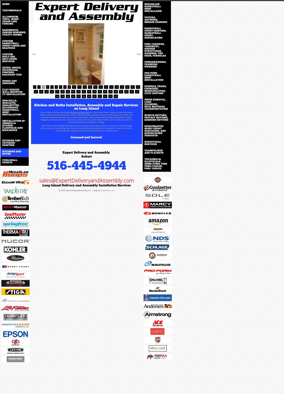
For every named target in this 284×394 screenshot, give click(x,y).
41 (132, 91)
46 (73, 96)
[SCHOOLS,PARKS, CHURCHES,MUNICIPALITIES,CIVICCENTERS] (157, 90)
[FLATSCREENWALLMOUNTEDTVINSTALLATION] (14, 92)
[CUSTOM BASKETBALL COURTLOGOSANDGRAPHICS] (14, 44)
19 (122, 87)
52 (105, 96)
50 (95, 96)
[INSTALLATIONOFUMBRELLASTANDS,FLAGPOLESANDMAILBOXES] (14, 126)
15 (101, 87)
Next (139, 54)
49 (89, 96)
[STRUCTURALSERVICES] (157, 143)
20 (127, 87)
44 (63, 96)
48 (84, 96)
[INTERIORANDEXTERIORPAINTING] (14, 143)
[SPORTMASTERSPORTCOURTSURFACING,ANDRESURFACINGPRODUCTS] (157, 131)
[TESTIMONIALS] (14, 10)
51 (100, 96)
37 (110, 91)
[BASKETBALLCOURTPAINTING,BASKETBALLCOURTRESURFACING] (157, 33)
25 (47, 91)
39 (121, 91)
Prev (34, 54)
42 (137, 91)
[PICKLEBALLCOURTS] (14, 161)
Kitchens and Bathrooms (79, 112)
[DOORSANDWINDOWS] (14, 82)
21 (133, 87)
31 (79, 91)
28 (63, 91)
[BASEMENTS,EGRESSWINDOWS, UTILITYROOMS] (14, 32)
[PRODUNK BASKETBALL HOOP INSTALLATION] (157, 76)
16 (106, 87)
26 (52, 91)
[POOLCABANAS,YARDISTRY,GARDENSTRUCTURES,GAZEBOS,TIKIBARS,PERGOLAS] (157, 50)
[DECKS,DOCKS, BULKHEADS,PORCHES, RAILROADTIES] (14, 71)
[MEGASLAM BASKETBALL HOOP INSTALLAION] (157, 7)
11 (79, 87)
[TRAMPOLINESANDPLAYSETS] (157, 151)
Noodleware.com (107, 190)
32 (84, 91)
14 (95, 87)
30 (73, 91)
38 (116, 91)
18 (117, 87)
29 (68, 91)
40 (126, 91)
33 (89, 91)
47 (79, 96)
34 (95, 91)
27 (57, 91)
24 (41, 91)
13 (90, 87)
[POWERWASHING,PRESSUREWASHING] (157, 64)
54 (116, 96)
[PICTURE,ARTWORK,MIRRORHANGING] (157, 19)
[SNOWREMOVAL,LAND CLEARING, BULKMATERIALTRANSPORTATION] (157, 104)
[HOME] (14, 4)
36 (105, 91)
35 (100, 91)
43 (57, 96)
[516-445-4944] (86, 165)
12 (85, 87)
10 (74, 87)
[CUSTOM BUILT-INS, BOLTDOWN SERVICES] (14, 58)
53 (110, 96)
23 (36, 91)
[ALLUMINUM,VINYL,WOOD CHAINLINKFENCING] (14, 20)
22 (138, 87)
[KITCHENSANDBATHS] (14, 152)
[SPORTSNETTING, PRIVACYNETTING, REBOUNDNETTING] (157, 117)
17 (111, 87)
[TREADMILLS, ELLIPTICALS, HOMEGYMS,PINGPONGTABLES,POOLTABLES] (157, 164)
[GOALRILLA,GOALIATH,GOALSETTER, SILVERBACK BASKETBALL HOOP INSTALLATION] (14, 108)
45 (68, 96)
